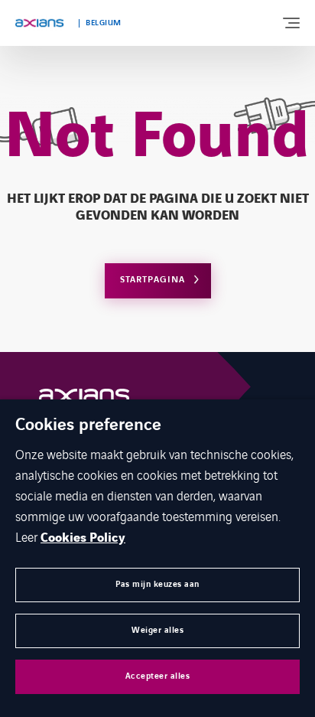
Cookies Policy (83, 538)
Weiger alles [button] (157, 630)
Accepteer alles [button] (157, 676)
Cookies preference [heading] (88, 425)
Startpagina (152, 279)
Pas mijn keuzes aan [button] (157, 584)
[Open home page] (39, 23)
